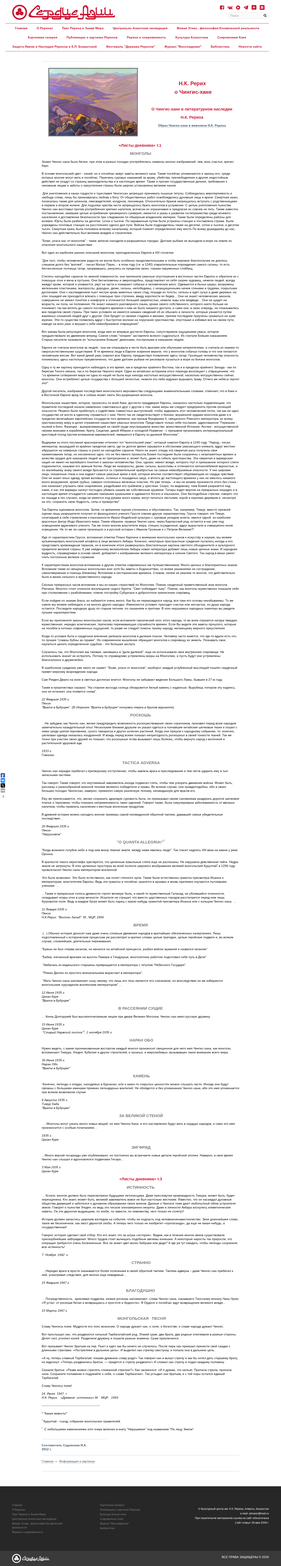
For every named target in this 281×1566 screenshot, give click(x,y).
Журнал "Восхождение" (183, 46)
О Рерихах (45, 28)
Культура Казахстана (191, 37)
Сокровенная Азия (231, 37)
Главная (21, 28)
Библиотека (220, 46)
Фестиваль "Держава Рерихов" (130, 46)
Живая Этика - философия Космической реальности (218, 28)
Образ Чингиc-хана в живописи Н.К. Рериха (192, 125)
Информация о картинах (77, 1461)
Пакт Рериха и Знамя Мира (83, 28)
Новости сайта (250, 46)
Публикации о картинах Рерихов (92, 37)
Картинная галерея (42, 37)
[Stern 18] (63, 12)
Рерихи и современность (146, 37)
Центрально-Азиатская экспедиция (140, 28)
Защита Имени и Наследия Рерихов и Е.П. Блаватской (54, 46)
